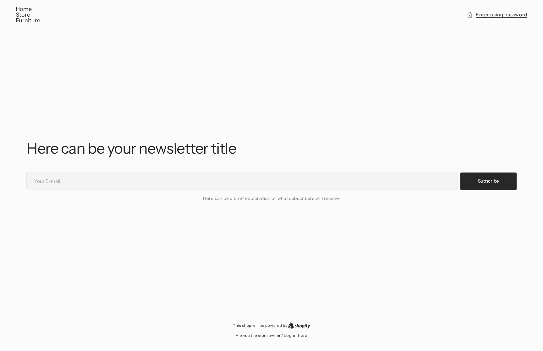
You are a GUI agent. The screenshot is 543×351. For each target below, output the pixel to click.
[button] (497, 15)
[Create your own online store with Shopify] (299, 325)
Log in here (295, 335)
